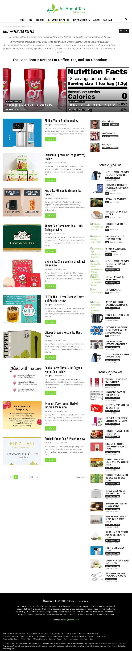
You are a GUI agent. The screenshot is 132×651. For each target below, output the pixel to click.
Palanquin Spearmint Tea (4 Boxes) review (65, 156)
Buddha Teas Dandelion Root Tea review (115, 393)
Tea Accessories (81, 20)
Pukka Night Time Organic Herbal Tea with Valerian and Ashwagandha (116, 330)
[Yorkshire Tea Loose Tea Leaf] (96, 227)
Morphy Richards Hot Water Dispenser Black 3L (116, 303)
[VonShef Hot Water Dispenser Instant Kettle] (96, 344)
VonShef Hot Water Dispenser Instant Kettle (116, 343)
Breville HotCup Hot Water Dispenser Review (117, 356)
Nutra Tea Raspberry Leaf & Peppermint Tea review (116, 419)
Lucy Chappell (108, 133)
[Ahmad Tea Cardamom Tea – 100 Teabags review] (22, 238)
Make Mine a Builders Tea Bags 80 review (116, 505)
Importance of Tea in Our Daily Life (116, 213)
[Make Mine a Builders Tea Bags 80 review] (96, 506)
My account (74, 639)
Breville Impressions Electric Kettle (114, 278)
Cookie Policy (100, 636)
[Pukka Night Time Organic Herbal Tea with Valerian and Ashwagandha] (96, 330)
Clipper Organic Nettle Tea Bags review (63, 334)
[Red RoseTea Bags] (96, 292)
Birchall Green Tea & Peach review (65, 438)
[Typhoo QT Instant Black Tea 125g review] (34, 89)
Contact (107, 20)
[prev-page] (5, 477)
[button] (126, 20)
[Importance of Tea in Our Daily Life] (96, 214)
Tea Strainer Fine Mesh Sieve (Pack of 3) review (115, 575)
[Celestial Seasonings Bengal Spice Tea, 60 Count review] (96, 462)
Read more (50, 139)
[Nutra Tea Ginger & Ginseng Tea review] (22, 202)
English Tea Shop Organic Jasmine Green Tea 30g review (116, 535)
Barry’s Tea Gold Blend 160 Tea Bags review (117, 406)
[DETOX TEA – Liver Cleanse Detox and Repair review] (22, 309)
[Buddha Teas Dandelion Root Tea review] (97, 94)
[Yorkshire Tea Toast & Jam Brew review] (96, 434)
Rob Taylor (9, 109)
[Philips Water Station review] (22, 133)
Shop (65, 639)
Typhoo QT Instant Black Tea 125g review (116, 381)
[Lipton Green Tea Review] (96, 202)
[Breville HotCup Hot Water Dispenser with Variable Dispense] (96, 269)
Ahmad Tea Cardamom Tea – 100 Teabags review (64, 227)
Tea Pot (40, 20)
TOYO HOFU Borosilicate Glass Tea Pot (115, 250)
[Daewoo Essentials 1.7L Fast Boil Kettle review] (96, 493)
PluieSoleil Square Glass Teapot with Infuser (18, 636)
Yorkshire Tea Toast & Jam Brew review (117, 432)
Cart (91, 639)
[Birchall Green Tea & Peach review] (22, 451)
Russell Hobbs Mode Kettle (117, 314)
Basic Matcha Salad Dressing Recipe (63, 633)
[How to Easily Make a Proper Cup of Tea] (96, 239)
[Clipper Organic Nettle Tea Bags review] (22, 344)
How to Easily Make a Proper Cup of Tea (114, 238)
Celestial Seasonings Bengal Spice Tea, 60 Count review (117, 462)
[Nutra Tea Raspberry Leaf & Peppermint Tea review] (96, 421)
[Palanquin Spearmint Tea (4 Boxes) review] (22, 167)
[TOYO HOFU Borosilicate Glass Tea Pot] (96, 252)
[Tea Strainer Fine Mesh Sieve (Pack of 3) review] (96, 576)
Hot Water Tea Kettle (58, 20)
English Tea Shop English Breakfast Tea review (65, 263)
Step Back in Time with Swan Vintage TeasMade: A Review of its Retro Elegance (65, 636)
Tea (30, 20)
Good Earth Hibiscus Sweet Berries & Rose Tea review (116, 446)
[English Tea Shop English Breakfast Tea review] (22, 273)
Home (23, 20)
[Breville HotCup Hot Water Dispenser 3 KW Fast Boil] (96, 175)
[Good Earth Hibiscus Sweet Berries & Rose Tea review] (96, 447)
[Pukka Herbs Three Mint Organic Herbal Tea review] (22, 380)
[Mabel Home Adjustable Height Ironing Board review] (96, 519)
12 (32, 477)
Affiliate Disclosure (40, 639)
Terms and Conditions (11, 639)
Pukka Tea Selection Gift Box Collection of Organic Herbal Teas (116, 187)
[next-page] (37, 477)
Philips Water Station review (61, 120)
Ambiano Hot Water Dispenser (14, 633)
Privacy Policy (26, 639)
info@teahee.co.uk (71, 619)
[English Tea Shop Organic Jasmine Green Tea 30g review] (96, 535)
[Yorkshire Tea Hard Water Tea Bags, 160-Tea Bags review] (96, 478)
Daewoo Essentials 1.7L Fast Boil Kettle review (115, 492)
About (96, 20)
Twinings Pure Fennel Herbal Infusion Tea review (61, 405)
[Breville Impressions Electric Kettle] (96, 280)
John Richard (108, 121)
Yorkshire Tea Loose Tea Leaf (116, 225)
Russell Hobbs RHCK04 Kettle (37, 633)
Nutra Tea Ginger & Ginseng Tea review (63, 192)
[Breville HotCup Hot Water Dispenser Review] (96, 357)
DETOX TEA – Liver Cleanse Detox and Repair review (64, 298)
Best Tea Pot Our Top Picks (88, 633)
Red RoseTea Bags (113, 289)
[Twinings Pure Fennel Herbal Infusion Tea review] (22, 415)
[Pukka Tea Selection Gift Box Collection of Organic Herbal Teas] (96, 188)
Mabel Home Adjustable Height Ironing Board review (115, 519)
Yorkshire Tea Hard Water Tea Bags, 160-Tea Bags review (116, 477)
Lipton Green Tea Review (115, 199)
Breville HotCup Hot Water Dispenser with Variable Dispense (117, 264)
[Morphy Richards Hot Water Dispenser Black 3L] (96, 307)
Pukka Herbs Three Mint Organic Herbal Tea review (63, 369)
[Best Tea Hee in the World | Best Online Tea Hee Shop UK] (66, 9)
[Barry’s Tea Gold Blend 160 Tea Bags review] (96, 408)
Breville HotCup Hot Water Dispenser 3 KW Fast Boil (117, 173)
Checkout (84, 639)
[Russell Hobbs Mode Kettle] (96, 318)
